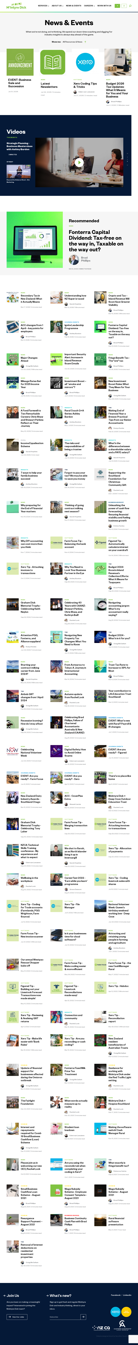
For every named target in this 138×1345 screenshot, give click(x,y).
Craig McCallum (31, 366)
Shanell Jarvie (75, 804)
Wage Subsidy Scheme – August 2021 (118, 1192)
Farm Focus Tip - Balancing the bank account (75, 544)
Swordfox (118, 1336)
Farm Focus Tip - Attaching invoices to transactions (118, 826)
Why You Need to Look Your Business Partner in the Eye (75, 570)
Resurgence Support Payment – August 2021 (31, 1222)
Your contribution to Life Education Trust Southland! (119, 694)
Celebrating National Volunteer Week (31, 753)
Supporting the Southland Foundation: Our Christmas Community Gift (117, 479)
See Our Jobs (18, 1317)
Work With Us (104, 6)
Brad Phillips (116, 102)
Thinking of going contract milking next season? (74, 508)
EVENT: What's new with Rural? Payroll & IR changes (119, 724)
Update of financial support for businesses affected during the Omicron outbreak (32, 1074)
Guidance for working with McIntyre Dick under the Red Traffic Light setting (119, 1074)
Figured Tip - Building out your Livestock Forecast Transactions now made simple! (31, 992)
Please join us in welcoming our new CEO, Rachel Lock (31, 1166)
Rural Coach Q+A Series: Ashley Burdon (74, 414)
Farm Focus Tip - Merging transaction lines (76, 826)
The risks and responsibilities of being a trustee (74, 446)
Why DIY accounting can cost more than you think (32, 544)
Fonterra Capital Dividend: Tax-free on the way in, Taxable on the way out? (96, 242)
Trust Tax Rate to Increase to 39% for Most (119, 668)
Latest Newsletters (49, 86)
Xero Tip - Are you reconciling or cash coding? (75, 1042)
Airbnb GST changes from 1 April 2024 (32, 697)
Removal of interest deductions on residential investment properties (32, 1251)
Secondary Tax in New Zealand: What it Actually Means (31, 299)
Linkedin (127, 1295)
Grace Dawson (75, 890)
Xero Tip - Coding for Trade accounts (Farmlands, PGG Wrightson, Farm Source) (31, 911)
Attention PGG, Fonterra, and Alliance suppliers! (31, 638)
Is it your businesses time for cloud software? (75, 937)
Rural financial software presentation (116, 1222)
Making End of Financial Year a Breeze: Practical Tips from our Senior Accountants (119, 417)
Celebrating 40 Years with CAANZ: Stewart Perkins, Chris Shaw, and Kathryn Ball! (75, 609)
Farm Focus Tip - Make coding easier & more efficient (75, 966)
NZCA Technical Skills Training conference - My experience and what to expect (30, 851)
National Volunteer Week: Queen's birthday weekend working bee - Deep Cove (119, 911)
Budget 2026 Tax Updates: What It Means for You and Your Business (117, 91)
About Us (57, 6)
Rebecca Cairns (119, 1171)
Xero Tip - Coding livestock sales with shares (119, 881)
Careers (88, 6)
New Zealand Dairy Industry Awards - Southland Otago (31, 799)
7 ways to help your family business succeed (31, 476)
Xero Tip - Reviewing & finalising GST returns (32, 1018)
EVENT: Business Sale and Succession (19, 83)
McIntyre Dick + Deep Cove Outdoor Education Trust (119, 799)
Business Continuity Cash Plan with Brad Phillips (76, 1222)
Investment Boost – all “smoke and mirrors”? (75, 384)
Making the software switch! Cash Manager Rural (119, 1130)
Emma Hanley (118, 526)
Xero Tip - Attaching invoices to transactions (32, 570)
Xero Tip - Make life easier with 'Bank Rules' (31, 1042)
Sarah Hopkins (75, 304)
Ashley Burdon (75, 334)
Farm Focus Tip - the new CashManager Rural (119, 966)
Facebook (115, 1295)
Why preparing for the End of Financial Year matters (31, 508)
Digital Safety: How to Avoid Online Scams (75, 753)
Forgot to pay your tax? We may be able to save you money (76, 476)
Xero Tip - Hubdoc (118, 986)
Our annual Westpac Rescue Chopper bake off (32, 963)
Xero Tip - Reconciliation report (116, 1018)
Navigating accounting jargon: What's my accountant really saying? (119, 609)
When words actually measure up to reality (76, 1104)
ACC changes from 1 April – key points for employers (32, 328)
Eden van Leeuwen (86, 92)
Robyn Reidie (118, 428)
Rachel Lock (118, 490)
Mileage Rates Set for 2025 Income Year (31, 384)
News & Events (73, 6)
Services (42, 6)
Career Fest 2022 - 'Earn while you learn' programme (76, 881)
